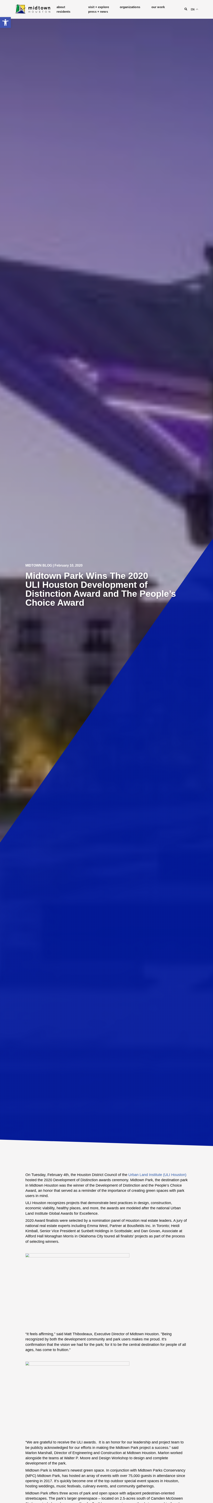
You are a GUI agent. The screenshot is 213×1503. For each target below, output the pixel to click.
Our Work (158, 7)
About (61, 7)
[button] (5, 22)
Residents (63, 11)
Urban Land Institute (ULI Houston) (157, 1175)
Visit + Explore (98, 7)
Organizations (130, 7)
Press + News (98, 11)
